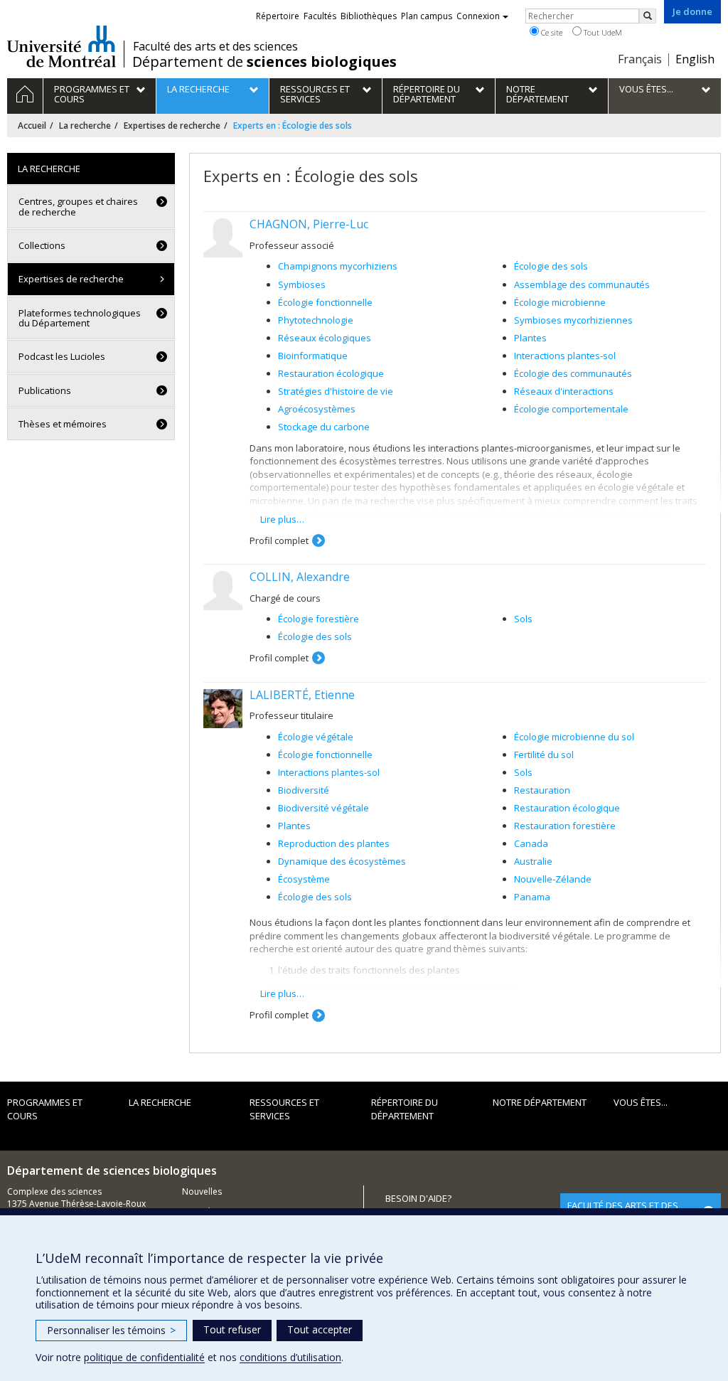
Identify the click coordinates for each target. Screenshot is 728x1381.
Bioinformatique (313, 355)
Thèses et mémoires (62, 423)
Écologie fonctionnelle (325, 302)
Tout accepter (319, 1329)
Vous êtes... (641, 1102)
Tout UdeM (602, 32)
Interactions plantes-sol (565, 355)
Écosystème (304, 879)
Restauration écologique (331, 373)
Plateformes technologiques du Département (79, 317)
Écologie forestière (318, 618)
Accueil (32, 125)
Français (640, 59)
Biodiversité (303, 790)
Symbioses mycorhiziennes (573, 320)
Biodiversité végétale (323, 807)
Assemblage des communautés (582, 284)
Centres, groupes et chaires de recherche (78, 206)
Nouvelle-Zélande (553, 879)
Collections (41, 245)
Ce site (550, 32)
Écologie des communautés (573, 373)
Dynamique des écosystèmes (342, 861)
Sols (523, 618)
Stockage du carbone (324, 426)
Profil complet (279, 540)
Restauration (542, 790)
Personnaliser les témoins (111, 1330)
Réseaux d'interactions (564, 391)
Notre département (540, 1102)
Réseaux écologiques (324, 337)
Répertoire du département (404, 1109)
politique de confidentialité (144, 1357)
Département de (264, 62)
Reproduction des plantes (334, 843)
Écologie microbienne (560, 302)
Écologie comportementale (571, 408)
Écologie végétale (315, 736)
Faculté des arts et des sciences (215, 46)
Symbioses (302, 284)
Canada (531, 843)
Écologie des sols (551, 266)
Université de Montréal (61, 46)
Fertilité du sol (544, 754)
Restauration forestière (565, 825)
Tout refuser (232, 1329)
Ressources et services (284, 1109)
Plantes (530, 337)
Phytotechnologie (315, 320)
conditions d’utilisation (290, 1357)
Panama (532, 896)
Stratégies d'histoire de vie (335, 391)
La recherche (85, 125)
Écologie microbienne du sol (574, 736)
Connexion (478, 16)
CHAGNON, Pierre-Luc (309, 224)
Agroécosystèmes (316, 408)
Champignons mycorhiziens (337, 266)
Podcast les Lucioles (61, 356)
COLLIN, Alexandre (300, 577)
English (694, 59)
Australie (533, 861)
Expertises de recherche (172, 125)
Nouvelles (202, 1191)
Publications (44, 390)
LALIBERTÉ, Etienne (302, 695)
